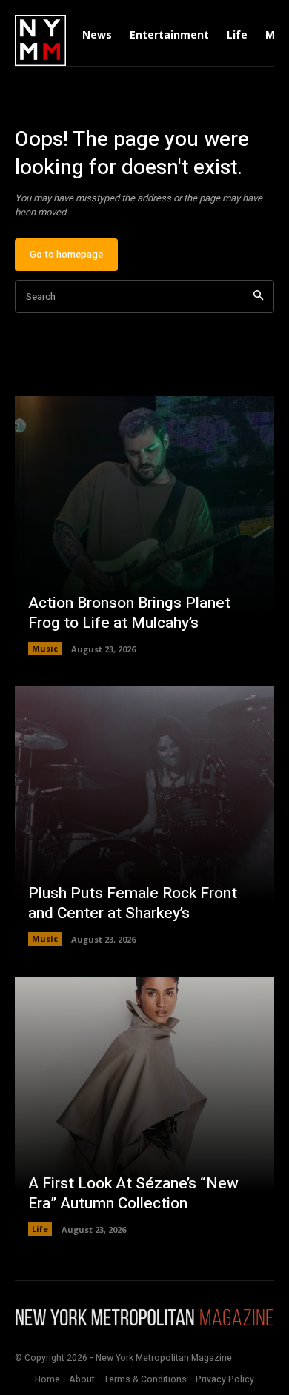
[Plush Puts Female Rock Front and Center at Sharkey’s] (144, 816)
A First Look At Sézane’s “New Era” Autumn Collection (133, 1193)
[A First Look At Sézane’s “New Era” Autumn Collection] (144, 1106)
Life (40, 1228)
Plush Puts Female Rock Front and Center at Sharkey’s (132, 903)
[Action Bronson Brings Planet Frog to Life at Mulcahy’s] (144, 525)
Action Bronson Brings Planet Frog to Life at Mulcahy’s (129, 613)
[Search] (258, 296)
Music (45, 648)
